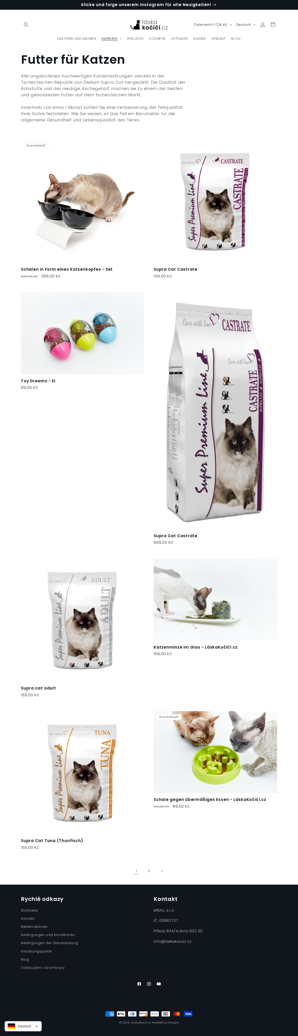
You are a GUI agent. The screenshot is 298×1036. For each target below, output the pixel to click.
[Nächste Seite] (161, 871)
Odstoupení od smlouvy (43, 967)
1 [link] (136, 870)
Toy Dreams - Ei (38, 381)
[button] (26, 25)
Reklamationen (34, 926)
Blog (25, 959)
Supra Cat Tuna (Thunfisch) (52, 840)
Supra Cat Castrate (175, 269)
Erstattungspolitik (36, 951)
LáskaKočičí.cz (141, 1022)
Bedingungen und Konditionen (48, 935)
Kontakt (27, 918)
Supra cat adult (38, 688)
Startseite (29, 910)
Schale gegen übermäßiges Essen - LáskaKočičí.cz (210, 799)
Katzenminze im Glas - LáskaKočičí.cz (196, 647)
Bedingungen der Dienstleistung (49, 943)
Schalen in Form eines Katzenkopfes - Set (67, 269)
